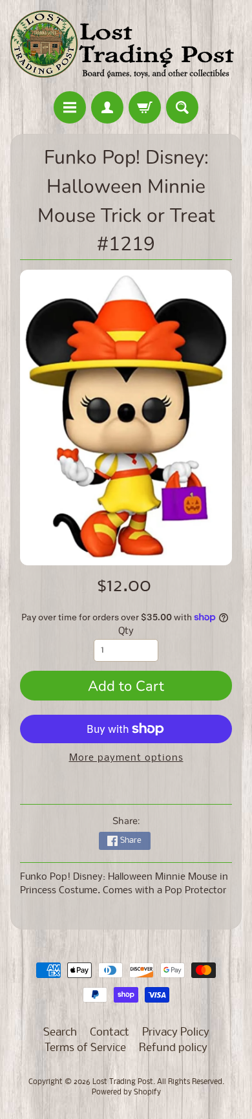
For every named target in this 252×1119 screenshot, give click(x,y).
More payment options (126, 758)
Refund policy (173, 1048)
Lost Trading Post (122, 1082)
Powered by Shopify (126, 1092)
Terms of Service (85, 1048)
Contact (109, 1033)
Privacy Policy (175, 1033)
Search (60, 1033)
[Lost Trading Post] (126, 47)
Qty (126, 631)
